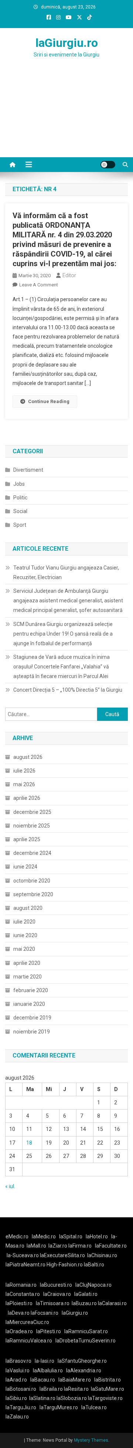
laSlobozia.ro (72, 1398)
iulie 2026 (24, 771)
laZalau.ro (17, 1417)
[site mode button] (107, 164)
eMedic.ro (17, 1236)
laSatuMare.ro (107, 1389)
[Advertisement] (66, 117)
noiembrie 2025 (31, 826)
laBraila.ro (51, 1389)
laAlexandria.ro (83, 1370)
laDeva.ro (19, 1313)
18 (29, 1143)
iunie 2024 (25, 867)
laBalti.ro (94, 1265)
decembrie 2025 (32, 812)
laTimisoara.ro (52, 1303)
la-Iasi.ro (44, 1361)
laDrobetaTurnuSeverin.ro (85, 1341)
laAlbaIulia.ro (48, 1370)
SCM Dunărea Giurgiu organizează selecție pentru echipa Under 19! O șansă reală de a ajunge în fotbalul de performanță (63, 633)
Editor (69, 275)
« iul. (10, 1186)
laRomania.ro (21, 1285)
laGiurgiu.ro (66, 43)
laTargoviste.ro (105, 1398)
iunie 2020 (25, 935)
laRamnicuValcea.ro (29, 1341)
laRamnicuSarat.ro (86, 1331)
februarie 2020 (30, 990)
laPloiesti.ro (19, 1303)
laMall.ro (36, 1246)
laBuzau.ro (85, 1303)
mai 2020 (24, 949)
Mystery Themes (91, 1440)
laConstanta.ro (23, 1294)
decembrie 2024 (32, 853)
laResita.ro (76, 1389)
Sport (19, 525)
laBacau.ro (42, 1380)
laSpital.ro (70, 1236)
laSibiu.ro (16, 1398)
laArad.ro (16, 1380)
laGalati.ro (86, 1294)
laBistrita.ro (107, 1380)
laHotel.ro (97, 1236)
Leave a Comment (38, 285)
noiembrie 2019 (31, 1032)
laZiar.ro (58, 1246)
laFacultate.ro (111, 1246)
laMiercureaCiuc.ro (27, 1322)
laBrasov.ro (18, 1361)
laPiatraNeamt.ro (25, 1265)
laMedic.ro (44, 1236)
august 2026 (27, 757)
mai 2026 (24, 784)
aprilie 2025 (26, 839)
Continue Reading (48, 401)
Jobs (19, 484)
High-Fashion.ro (65, 1265)
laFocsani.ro (44, 1313)
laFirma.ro (80, 1246)
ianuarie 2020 (29, 1004)
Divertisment (28, 470)
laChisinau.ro (102, 1255)
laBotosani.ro (21, 1389)
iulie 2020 (24, 922)
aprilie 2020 (26, 963)
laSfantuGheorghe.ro (82, 1361)
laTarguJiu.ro (23, 1407)
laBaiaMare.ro (74, 1380)
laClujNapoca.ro (93, 1285)
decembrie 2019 (32, 1018)
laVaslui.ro (19, 1370)
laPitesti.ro (48, 1331)
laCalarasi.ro (112, 1303)
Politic (20, 498)
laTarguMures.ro (59, 1407)
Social (20, 511)
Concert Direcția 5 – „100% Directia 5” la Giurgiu (67, 690)
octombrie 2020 (31, 881)
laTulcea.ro (94, 1407)
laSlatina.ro (42, 1398)
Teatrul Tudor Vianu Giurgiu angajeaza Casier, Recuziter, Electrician (66, 572)
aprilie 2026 (26, 798)
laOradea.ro (19, 1331)
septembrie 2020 (33, 894)
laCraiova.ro (57, 1294)
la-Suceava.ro (23, 1255)
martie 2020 (27, 977)
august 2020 (27, 908)
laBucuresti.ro (56, 1285)
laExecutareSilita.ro (62, 1255)
